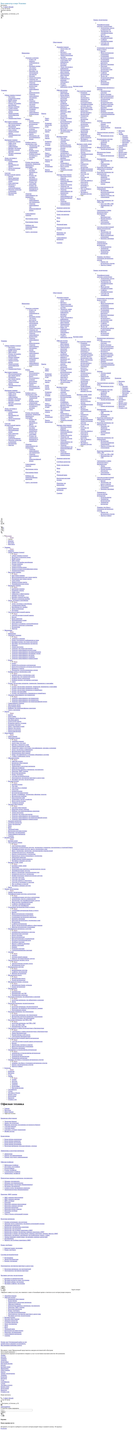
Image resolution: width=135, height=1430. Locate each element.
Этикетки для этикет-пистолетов (35, 80)
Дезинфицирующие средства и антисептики (104, 25)
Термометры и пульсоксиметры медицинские (102, 243)
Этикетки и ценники (32, 58)
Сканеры (59, 242)
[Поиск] (2, 16)
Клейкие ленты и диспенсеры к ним (31, 143)
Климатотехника (65, 145)
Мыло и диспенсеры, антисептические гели (86, 159)
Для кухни (63, 143)
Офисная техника (62, 90)
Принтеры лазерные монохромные (15, 1204)
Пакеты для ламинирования (13, 1155)
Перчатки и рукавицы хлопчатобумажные (14, 186)
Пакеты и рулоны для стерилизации (107, 196)
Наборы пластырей (107, 109)
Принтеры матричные (11, 1207)
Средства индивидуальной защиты (12, 173)
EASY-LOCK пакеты (47, 136)
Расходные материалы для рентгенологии (105, 173)
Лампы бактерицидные (105, 216)
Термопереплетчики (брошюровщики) (16, 1189)
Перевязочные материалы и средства (23, 932)
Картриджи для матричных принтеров (16, 1227)
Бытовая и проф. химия (84, 144)
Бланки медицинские (107, 155)
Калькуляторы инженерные (13, 1139)
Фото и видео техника (64, 167)
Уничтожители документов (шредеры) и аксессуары (65, 126)
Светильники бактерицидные (105, 222)
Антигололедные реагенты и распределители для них (86, 150)
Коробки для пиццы (14, 148)
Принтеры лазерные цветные (13, 1206)
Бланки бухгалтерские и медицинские (34, 122)
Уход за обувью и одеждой (86, 189)
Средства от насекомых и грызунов (85, 185)
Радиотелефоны (9, 1168)
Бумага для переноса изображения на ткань (34, 62)
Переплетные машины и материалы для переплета (65, 107)
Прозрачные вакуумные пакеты (14, 127)
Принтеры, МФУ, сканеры (9, 1194)
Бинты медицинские (107, 96)
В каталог (4, 1428)
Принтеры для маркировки (61, 233)
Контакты (122, 131)
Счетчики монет (9, 1128)
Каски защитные (13, 178)
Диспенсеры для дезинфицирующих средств (107, 32)
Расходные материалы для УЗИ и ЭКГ (24, 1023)
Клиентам (118, 127)
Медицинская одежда (103, 147)
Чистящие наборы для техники (14, 1282)
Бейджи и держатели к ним (65, 52)
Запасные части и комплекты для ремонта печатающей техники (24, 1223)
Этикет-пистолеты (35, 77)
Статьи (121, 147)
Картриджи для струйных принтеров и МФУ (18, 1230)
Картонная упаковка (11, 140)
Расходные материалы (63, 115)
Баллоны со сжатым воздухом (13, 1278)
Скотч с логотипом (31, 232)
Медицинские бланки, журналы (22, 985)
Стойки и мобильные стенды (66, 86)
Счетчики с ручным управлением (15, 1129)
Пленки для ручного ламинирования (16, 1157)
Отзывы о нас (123, 157)
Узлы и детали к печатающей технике (16, 1214)
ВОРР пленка (12, 100)
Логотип (125, 136)
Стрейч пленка (13, 108)
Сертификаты (123, 145)
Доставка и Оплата (122, 149)
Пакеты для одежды (48, 160)
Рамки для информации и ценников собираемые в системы (65, 80)
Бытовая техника (62, 136)
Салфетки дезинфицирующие (107, 40)
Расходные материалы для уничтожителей (17, 1269)
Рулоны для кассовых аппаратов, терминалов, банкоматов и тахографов (32, 164)
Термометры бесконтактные (105, 249)
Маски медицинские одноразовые (107, 53)
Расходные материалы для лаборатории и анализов (105, 168)
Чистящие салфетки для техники (14, 1283)
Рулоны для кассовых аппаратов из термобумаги (33, 178)
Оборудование (57, 42)
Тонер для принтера (63, 214)
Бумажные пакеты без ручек (48, 125)
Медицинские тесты (107, 136)
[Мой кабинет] (1, 18)
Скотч (31, 159)
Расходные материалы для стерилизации (105, 188)
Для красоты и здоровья (64, 140)
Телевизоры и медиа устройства (65, 164)
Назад (12, 537)
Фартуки (11, 194)
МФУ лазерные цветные (12, 1199)
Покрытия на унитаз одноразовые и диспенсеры (85, 128)
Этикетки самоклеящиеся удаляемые (34, 107)
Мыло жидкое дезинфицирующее (107, 37)
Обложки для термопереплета (13, 1183)
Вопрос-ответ (123, 152)
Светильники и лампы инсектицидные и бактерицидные (104, 212)
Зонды (103, 170)
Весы (58, 221)
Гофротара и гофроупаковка (13, 145)
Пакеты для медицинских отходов (108, 262)
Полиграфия (126, 140)
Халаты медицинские (107, 149)
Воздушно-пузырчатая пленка (14, 97)
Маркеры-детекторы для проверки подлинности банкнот (22, 1124)
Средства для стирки (85, 178)
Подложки (11, 169)
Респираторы (12, 193)
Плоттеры (7, 1202)
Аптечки (99, 121)
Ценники (32, 76)
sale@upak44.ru (5, 1406)
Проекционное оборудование (65, 74)
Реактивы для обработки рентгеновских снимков (105, 178)
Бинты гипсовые (106, 94)
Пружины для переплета (12, 1186)
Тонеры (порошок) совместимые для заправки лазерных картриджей (25, 1237)
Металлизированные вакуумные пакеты (14, 124)
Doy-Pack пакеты (48, 130)
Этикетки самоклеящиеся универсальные (34, 112)
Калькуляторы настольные (12, 1142)
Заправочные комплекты (12, 1225)
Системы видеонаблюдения (66, 120)
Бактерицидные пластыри (106, 91)
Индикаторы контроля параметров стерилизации (107, 192)
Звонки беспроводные (11, 1259)
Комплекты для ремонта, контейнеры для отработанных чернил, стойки (27, 1235)
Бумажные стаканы (14, 141)
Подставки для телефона (12, 1166)
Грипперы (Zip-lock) (48, 149)
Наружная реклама (125, 143)
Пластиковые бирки (31, 222)
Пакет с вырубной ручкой (48, 154)
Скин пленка (12, 130)
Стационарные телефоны (12, 1171)
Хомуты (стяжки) (106, 265)
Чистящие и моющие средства (86, 139)
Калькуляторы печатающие (12, 1144)
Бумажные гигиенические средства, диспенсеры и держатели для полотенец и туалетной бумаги (86, 97)
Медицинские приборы (64, 157)
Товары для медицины (100, 20)
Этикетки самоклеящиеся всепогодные (34, 84)
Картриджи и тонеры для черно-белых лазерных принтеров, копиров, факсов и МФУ (31, 1233)
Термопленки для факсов (12, 1173)
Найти (3, 1412)
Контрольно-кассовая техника (13, 1330)
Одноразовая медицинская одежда (107, 57)
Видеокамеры (8, 1257)
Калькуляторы (64, 95)
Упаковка (4, 90)
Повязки (103, 111)
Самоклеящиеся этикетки (30, 214)
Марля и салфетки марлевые (106, 106)
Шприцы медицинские (105, 144)
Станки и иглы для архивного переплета (17, 1188)
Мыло (79, 199)
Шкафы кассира (9, 1131)
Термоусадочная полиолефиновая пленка (13, 115)
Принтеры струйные (10, 1211)
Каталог (3, 1365)
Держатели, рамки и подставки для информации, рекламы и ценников (66, 62)
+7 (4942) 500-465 (7, 7)
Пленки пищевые (13, 106)
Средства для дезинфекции (105, 43)
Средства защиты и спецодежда (87, 181)
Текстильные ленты (31, 218)
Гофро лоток (12, 143)
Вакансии (122, 155)
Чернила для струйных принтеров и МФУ (17, 1240)
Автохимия (84, 145)
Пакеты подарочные (49, 165)
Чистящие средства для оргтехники (66, 130)
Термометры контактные (104, 252)
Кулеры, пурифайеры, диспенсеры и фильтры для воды (66, 152)
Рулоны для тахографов (32, 183)
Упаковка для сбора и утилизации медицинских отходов (105, 258)
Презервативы (101, 159)
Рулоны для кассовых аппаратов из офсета (33, 171)
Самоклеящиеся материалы (62, 238)
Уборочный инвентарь (84, 133)
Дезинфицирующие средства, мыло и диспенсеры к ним (87, 105)
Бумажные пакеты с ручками (48, 143)
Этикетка (125, 139)
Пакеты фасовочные (49, 170)
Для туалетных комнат (84, 91)
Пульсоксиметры (106, 247)
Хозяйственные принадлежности (86, 136)
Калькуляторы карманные (12, 1141)
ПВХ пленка (12, 102)
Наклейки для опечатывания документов (33, 72)
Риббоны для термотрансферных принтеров (31, 226)
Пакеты (43, 113)
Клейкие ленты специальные (34, 151)
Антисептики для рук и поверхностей (107, 28)
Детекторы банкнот (10, 1121)
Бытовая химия (78, 86)
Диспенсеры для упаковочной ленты (34, 147)
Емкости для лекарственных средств (105, 127)
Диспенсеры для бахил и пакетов (106, 232)
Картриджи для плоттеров (12, 1228)
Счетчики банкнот (10, 1126)
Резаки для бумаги (66, 118)
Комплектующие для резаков (13, 1248)
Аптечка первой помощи (106, 123)
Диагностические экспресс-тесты (22, 963)
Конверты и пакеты (33, 133)
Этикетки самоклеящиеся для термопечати (31, 195)
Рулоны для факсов (10, 1170)
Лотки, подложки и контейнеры (11, 159)
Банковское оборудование (64, 92)
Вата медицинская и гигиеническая (107, 98)
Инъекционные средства (104, 139)
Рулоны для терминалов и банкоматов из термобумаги (33, 188)
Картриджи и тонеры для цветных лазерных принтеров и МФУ (24, 1232)
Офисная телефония (63, 102)
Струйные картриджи (63, 211)
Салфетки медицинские (105, 73)
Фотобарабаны (9, 1238)
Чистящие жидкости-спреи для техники (16, 1280)
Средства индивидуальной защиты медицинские (105, 227)
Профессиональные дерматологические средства (87, 170)
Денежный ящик (62, 224)
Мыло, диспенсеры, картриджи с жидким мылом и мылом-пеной (87, 111)
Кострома (11, 542)
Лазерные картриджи (63, 208)
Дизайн (121, 134)
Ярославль (11, 544)
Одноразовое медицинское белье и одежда (105, 48)
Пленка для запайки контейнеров (14, 104)
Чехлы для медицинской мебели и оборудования (107, 77)
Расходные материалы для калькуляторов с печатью (20, 1146)
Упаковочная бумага (14, 118)
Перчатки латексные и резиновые (14, 190)
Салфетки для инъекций (105, 141)
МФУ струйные (9, 1201)
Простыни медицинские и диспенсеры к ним (106, 67)
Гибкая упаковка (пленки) (13, 95)
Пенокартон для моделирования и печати (34, 137)
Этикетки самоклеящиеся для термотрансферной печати (66, 197)
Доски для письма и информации (66, 67)
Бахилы (10, 176)
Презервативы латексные (105, 164)
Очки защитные (13, 183)
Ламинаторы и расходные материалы (65, 98)
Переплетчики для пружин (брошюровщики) (18, 1184)
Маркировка (26, 53)
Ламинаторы (8, 1154)
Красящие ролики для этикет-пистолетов (34, 67)
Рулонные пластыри (107, 112)
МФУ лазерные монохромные (13, 1197)
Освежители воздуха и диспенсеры (84, 117)
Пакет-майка (47, 119)
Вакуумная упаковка (11, 121)
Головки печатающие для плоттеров (15, 1222)
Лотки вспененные (14, 168)
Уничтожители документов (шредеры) (16, 1270)
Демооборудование (63, 47)
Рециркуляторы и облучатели (106, 219)
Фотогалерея (123, 154)
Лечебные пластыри (107, 104)
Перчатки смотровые (107, 64)
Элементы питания (66, 169)
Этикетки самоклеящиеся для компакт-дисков (34, 96)
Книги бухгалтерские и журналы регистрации (34, 128)
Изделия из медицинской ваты (106, 101)
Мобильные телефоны (11, 1165)
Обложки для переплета (11, 1181)
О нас (120, 132)
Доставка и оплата (6, 1385)
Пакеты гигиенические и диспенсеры (86, 122)
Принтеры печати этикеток (13, 1209)
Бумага (27, 119)
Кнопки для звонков (10, 1261)
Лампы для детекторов (11, 1123)
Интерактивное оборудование (65, 71)
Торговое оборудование (64, 174)
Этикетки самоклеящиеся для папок (34, 102)
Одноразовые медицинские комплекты (105, 61)
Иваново (11, 541)
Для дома (63, 138)
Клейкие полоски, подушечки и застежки (34, 155)
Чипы (58, 218)
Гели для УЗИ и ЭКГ (107, 203)
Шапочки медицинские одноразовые (105, 82)
